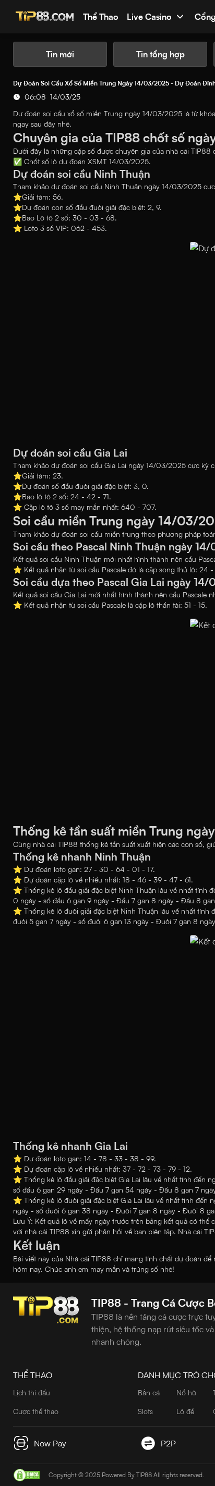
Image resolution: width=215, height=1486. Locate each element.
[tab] (60, 54)
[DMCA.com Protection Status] (26, 1475)
